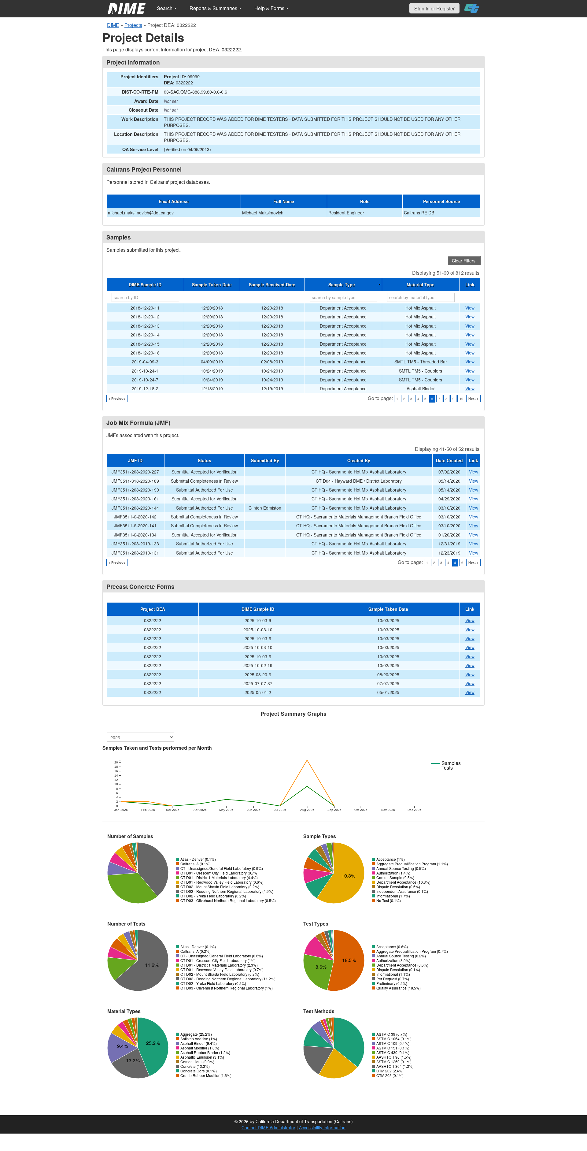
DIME (113, 24)
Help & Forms (270, 8)
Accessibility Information (322, 1127)
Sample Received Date (272, 284)
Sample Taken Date (212, 284)
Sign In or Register (434, 8)
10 (461, 398)
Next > (473, 398)
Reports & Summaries (214, 8)
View (469, 308)
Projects (133, 24)
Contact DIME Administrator (268, 1127)
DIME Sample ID (145, 284)
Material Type (420, 284)
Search (165, 8)
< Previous (117, 398)
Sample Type (341, 284)
